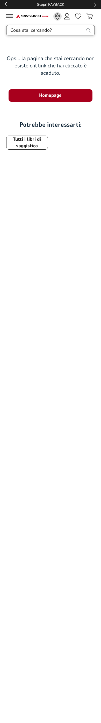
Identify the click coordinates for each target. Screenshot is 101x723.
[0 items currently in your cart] (89, 16)
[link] (57, 16)
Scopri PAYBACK (50, 4)
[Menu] (11, 17)
